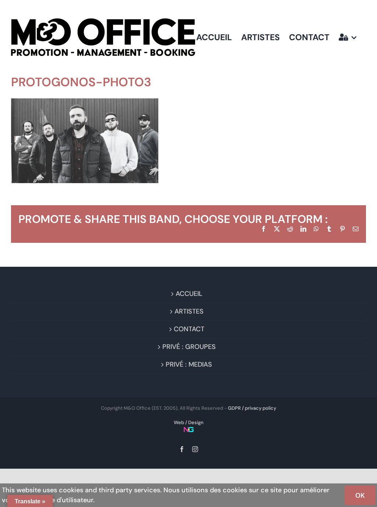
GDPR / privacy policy (252, 408)
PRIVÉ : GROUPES (189, 346)
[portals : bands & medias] (348, 37)
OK (359, 495)
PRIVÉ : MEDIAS (189, 364)
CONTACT (189, 329)
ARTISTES (189, 311)
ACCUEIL (189, 293)
